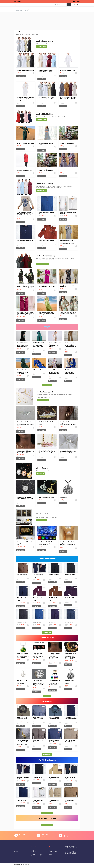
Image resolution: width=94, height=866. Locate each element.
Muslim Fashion (44, 7)
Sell (15, 1)
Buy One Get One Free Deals (36, 852)
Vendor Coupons (18, 10)
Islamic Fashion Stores (53, 7)
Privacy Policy (50, 854)
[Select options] (33, 73)
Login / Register (77, 1)
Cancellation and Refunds (52, 851)
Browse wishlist (21, 76)
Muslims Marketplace (20, 4)
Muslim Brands (62, 7)
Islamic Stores (36, 7)
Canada (28, 7)
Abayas (69, 7)
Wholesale (16, 851)
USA (23, 7)
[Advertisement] (47, 20)
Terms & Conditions (51, 852)
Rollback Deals (33, 851)
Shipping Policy (51, 850)
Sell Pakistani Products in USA (36, 855)
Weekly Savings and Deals (36, 850)
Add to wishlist (42, 78)
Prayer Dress (75, 7)
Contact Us (16, 852)
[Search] (69, 4)
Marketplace (16, 7)
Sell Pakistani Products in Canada (37, 854)
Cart (76, 4)
